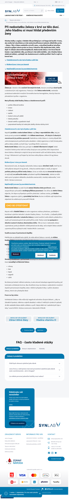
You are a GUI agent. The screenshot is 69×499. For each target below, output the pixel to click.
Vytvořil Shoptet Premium (33, 489)
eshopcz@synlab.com (57, 438)
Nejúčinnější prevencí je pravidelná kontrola (22, 69)
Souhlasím (52, 255)
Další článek (40, 330)
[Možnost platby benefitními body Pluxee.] (44, 482)
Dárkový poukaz (9, 451)
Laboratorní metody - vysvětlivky (34, 438)
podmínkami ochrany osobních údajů (18, 418)
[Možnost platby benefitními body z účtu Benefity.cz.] (56, 482)
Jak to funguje (8, 2)
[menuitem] (14, 15)
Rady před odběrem (19, 2)
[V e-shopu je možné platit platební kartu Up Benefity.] (24, 482)
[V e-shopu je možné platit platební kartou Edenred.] (13, 482)
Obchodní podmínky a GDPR (33, 444)
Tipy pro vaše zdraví (10, 446)
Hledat (42, 10)
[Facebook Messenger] (55, 452)
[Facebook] (49, 452)
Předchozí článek (28, 330)
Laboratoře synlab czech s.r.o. (34, 469)
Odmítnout (40, 255)
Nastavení (16, 254)
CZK (59, 2)
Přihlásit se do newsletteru (17, 423)
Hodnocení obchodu (10, 449)
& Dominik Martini (58, 489)
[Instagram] (52, 452)
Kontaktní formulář (56, 458)
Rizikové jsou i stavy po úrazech (17, 64)
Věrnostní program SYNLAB (12, 443)
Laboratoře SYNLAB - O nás (33, 441)
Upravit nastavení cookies (44, 492)
